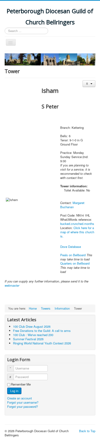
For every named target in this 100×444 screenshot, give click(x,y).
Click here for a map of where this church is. (77, 232)
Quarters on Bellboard (75, 263)
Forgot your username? (22, 402)
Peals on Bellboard (73, 255)
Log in (14, 391)
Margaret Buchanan (72, 205)
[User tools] (89, 83)
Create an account (20, 398)
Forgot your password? (22, 406)
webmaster (12, 285)
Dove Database (70, 246)
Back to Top (87, 431)
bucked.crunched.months (77, 223)
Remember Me (21, 384)
